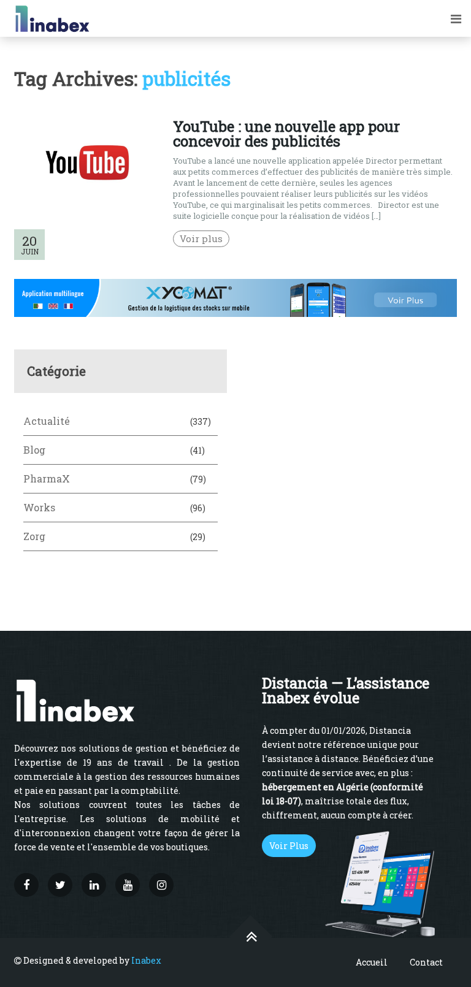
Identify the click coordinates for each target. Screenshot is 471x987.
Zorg (34, 536)
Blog (34, 449)
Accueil (372, 962)
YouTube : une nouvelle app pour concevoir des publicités (286, 133)
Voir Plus (288, 846)
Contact (426, 962)
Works (39, 507)
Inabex (146, 960)
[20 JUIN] (87, 202)
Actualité (46, 420)
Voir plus (201, 238)
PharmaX (46, 478)
